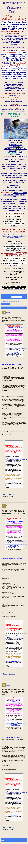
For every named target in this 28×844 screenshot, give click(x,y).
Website (12, 494)
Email (5, 494)
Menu (4, 295)
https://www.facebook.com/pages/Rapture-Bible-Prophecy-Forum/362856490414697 (16, 352)
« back (2, 840)
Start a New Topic (5, 304)
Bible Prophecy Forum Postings (11, 301)
